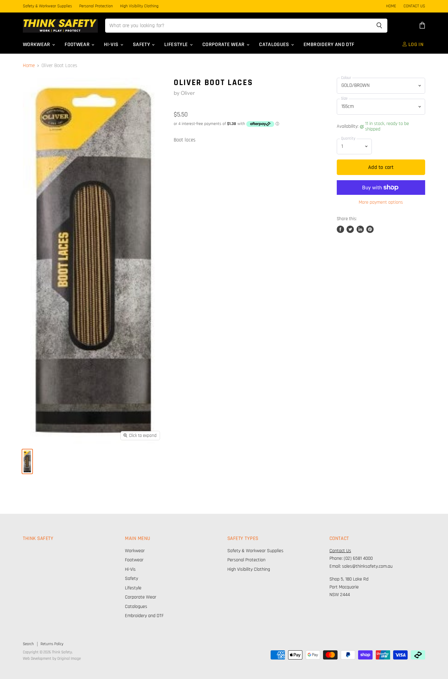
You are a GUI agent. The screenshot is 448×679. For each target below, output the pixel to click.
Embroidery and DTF (329, 44)
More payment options (381, 202)
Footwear (78, 44)
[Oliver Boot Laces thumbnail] (27, 461)
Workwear (37, 44)
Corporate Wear (224, 44)
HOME (391, 6)
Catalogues (274, 44)
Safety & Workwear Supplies (47, 6)
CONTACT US (414, 6)
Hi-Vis (111, 44)
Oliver (188, 93)
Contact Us (340, 551)
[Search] (379, 26)
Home (29, 66)
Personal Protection (96, 6)
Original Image (69, 658)
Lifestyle (176, 44)
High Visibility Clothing (139, 6)
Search (28, 643)
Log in (415, 44)
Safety (142, 44)
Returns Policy (52, 643)
